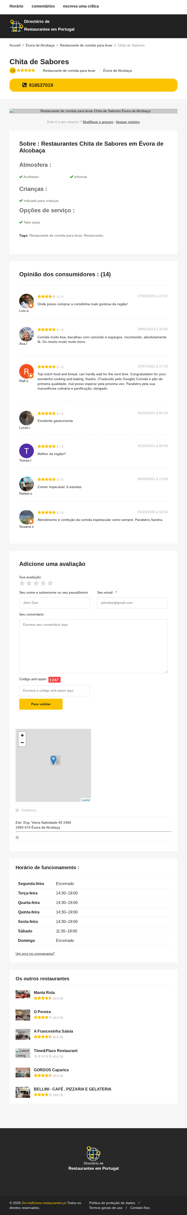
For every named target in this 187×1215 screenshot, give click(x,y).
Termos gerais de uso (105, 1208)
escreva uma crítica (81, 6)
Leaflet (86, 800)
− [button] (22, 743)
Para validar (41, 704)
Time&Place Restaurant (55, 1051)
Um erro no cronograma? (35, 954)
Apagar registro (128, 122)
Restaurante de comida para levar (69, 70)
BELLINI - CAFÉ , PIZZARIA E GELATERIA (73, 1089)
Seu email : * (107, 592)
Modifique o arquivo (98, 122)
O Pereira (42, 1012)
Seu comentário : (32, 614)
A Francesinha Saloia (53, 1031)
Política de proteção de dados (112, 1203)
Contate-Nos (140, 1208)
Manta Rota (44, 993)
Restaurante (93, 235)
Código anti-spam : (33, 679)
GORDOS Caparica (51, 1070)
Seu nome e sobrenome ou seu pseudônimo (53, 592)
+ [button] (22, 735)
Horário (16, 6)
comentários (43, 6)
